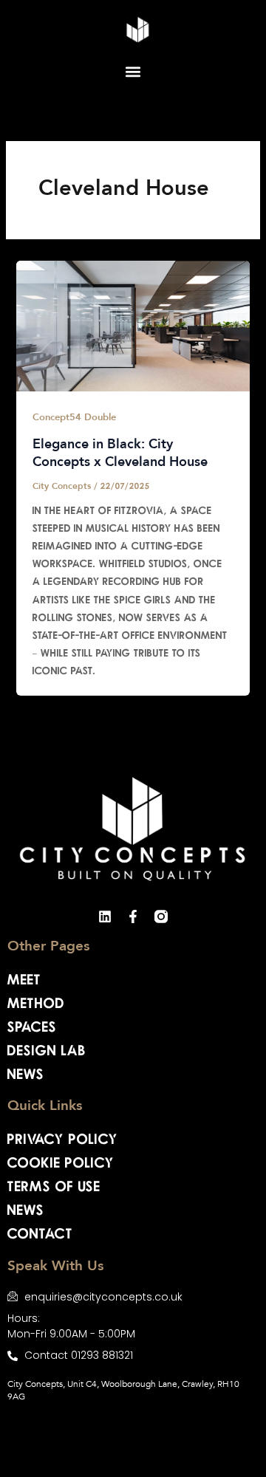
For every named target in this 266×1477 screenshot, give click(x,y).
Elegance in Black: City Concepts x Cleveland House (120, 453)
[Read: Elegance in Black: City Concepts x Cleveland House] (132, 325)
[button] (133, 71)
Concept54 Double (74, 417)
